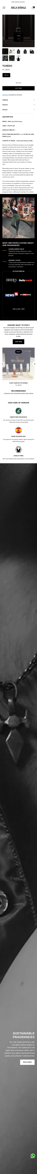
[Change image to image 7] (12, 58)
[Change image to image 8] (18, 58)
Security (4, 109)
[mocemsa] (18, 7)
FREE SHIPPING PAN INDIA (18, 2)
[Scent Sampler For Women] (18, 364)
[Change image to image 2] (12, 51)
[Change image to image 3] (18, 51)
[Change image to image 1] (5, 51)
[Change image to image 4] (25, 51)
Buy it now (18, 88)
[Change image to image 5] (32, 51)
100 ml (6, 75)
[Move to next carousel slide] (35, 364)
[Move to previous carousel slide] (2, 364)
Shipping (5, 95)
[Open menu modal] (4, 7)
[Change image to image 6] (5, 58)
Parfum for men (18, 149)
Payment (5, 104)
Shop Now (18, 341)
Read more (27, 1062)
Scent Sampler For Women (18, 383)
